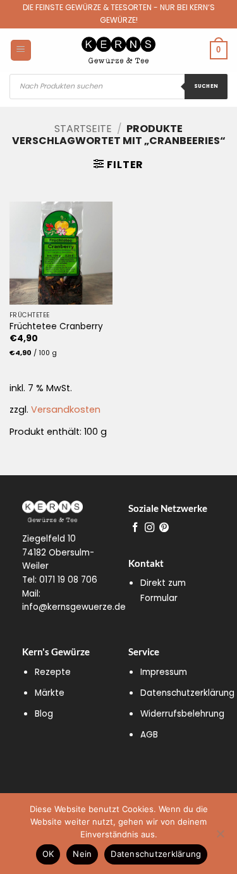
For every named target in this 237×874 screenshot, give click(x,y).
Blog (44, 714)
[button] (118, 164)
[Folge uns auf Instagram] (149, 528)
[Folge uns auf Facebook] (135, 528)
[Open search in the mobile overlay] (118, 86)
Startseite (83, 128)
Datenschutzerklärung (187, 693)
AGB (149, 735)
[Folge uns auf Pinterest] (164, 528)
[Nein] (220, 837)
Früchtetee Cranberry (56, 326)
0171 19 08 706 (68, 580)
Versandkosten (65, 409)
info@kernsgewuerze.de (74, 607)
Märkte (49, 693)
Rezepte (53, 672)
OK (48, 854)
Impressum (163, 672)
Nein (82, 854)
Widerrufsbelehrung (182, 714)
